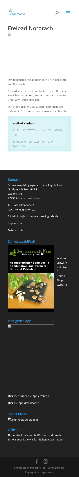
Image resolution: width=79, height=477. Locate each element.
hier (17, 435)
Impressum (15, 223)
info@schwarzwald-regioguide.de (37, 216)
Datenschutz (15, 230)
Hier (10, 396)
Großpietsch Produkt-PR (29, 467)
